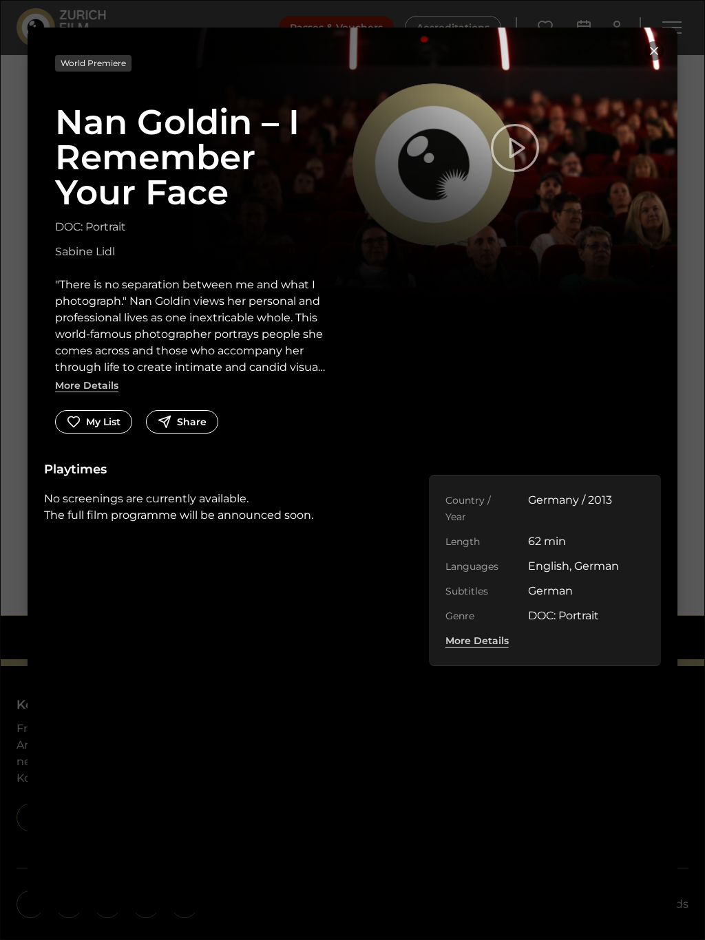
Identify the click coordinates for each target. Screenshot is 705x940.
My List (103, 422)
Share (192, 422)
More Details (86, 385)
